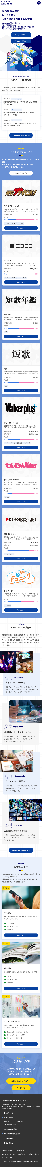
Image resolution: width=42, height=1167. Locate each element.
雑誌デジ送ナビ (34, 1154)
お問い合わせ (8, 1143)
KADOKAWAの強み (10, 1129)
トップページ (8, 1113)
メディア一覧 (8, 1117)
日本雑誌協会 (20, 1151)
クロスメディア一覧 (10, 1125)
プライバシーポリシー (8, 1158)
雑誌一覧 (20, 1122)
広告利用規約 (8, 1138)
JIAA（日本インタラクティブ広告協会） (14, 1154)
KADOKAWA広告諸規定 (12, 1134)
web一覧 (6, 1122)
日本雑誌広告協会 (7, 1151)
